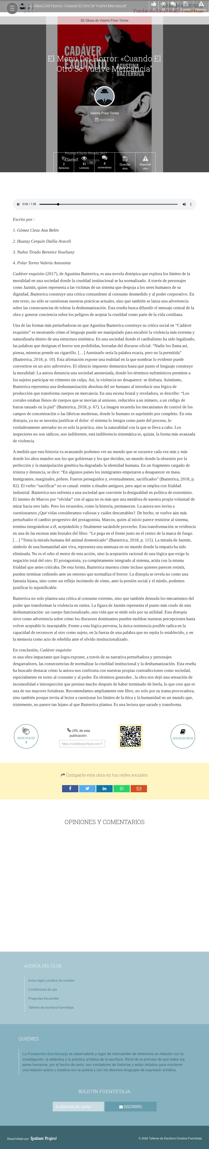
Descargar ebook (183, 738)
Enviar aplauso (26, 740)
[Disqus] (104, 889)
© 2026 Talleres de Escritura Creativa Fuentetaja (170, 1138)
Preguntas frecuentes (43, 998)
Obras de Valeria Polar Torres (107, 20)
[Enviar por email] (139, 788)
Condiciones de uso (42, 989)
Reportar (201, 9)
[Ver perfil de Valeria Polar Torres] (104, 96)
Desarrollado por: (32, 1138)
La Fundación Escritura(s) (45, 1053)
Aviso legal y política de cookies (51, 980)
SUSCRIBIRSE (132, 1106)
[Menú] (12, 8)
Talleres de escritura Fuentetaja (50, 1007)
